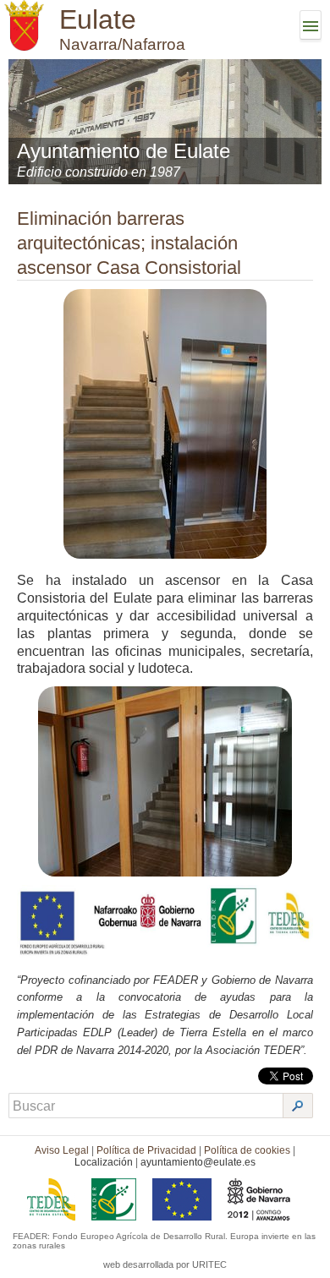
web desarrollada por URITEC (165, 1264)
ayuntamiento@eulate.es (198, 1162)
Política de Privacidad (146, 1150)
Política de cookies (247, 1150)
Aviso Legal (62, 1150)
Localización (103, 1162)
